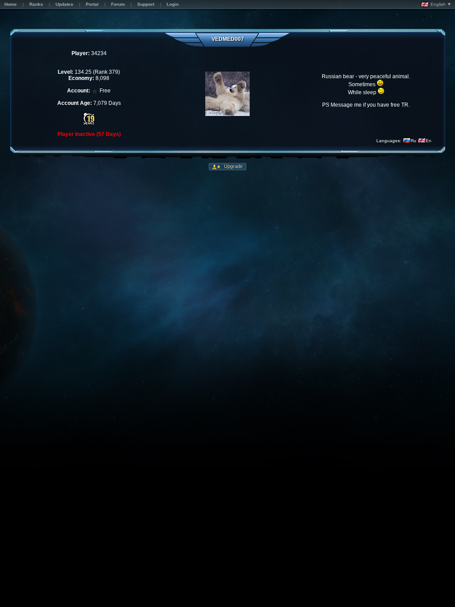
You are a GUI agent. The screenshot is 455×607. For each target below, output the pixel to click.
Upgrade (233, 166)
